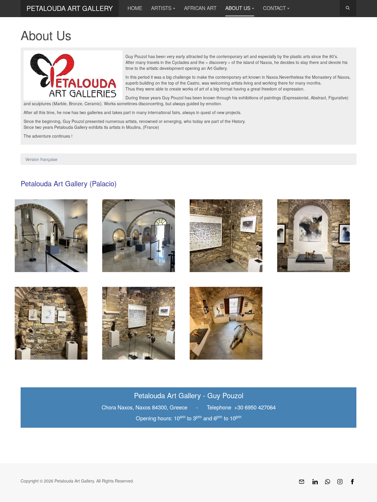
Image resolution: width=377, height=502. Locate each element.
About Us (237, 7)
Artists (161, 7)
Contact (274, 7)
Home (135, 7)
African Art (200, 7)
